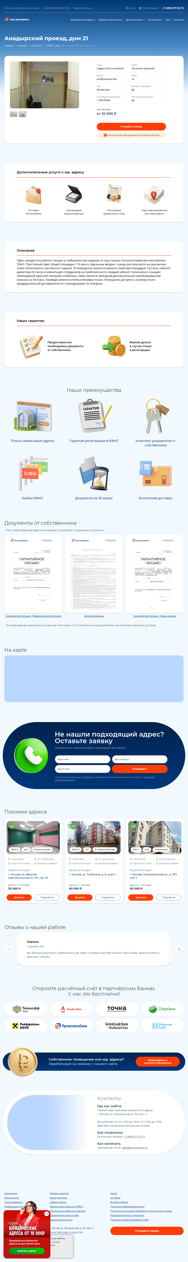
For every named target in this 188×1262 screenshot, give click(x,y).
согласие (87, 777)
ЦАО (26, 849)
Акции (113, 1193)
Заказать (19, 897)
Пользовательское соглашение (127, 1215)
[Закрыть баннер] (46, 1213)
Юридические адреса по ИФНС (66, 1206)
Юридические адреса (82, 19)
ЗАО (87, 849)
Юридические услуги (110, 19)
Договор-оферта (119, 1202)
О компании (154, 19)
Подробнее (47, 897)
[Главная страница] (18, 18)
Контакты (179, 19)
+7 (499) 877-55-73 (173, 8)
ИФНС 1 (136, 849)
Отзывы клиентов (59, 1193)
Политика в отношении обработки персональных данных (141, 1211)
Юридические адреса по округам (68, 1211)
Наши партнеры (58, 1197)
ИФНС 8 (14, 849)
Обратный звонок (150, 8)
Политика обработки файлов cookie (129, 1219)
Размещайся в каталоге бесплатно (157, 1062)
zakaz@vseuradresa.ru (82, 8)
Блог (168, 19)
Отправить (140, 768)
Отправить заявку (131, 126)
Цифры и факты (58, 1202)
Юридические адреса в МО (64, 1215)
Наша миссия (11, 1197)
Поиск (132, 8)
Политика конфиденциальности (127, 1206)
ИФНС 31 (75, 849)
